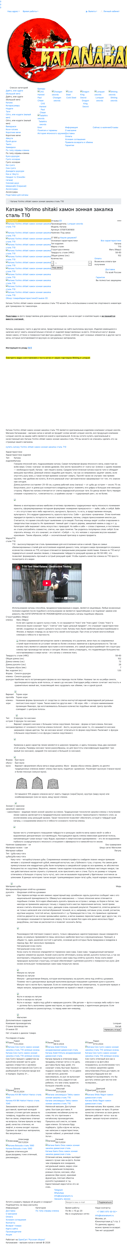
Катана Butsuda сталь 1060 (19, 1148)
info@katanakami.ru (104, 1215)
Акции (9, 1234)
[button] (13, 11)
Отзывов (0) (42, 298)
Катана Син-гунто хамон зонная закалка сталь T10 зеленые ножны (23, 1054)
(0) (60, 220)
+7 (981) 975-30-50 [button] (106, 1211)
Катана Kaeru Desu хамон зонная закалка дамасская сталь (62, 1152)
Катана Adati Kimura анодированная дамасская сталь (63, 1054)
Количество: (57, 258)
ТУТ (30, 348)
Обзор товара (12, 298)
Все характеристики (111, 240)
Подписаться (105, 1202)
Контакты (10, 1222)
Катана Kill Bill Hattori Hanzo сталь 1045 (22, 1102)
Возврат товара (13, 1225)
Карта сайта (12, 1228)
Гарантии (100, 277)
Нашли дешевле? (68, 237)
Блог (40, 127)
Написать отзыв (112, 1029)
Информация (71, 127)
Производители (13, 1231)
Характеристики (27, 298)
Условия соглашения (16, 1219)
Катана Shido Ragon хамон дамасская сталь (98, 1102)
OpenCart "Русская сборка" (31, 1239)
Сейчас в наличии (102, 127)
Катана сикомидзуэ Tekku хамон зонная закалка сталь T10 (62, 1102)
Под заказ (57, 267)
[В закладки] (118, 220)
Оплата (98, 258)
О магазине (11, 1213)
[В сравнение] (120, 220)
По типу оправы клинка (47, 1210)
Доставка (110, 269)
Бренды (41, 88)
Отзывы (114, 127)
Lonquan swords (75, 223)
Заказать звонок (100, 52)
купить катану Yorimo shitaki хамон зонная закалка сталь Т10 (36, 447)
